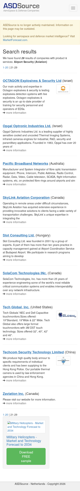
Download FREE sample (26, 456)
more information (15, 112)
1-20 (5, 67)
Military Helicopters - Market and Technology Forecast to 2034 (24, 440)
